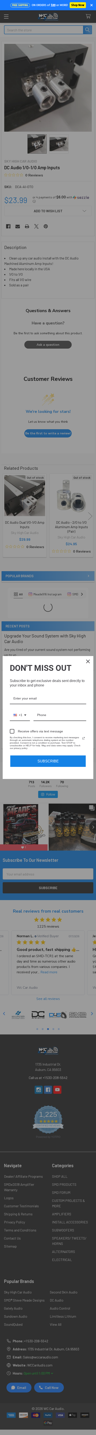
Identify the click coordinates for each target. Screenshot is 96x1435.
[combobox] (20, 715)
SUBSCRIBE (48, 761)
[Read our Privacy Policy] (83, 738)
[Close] (88, 661)
